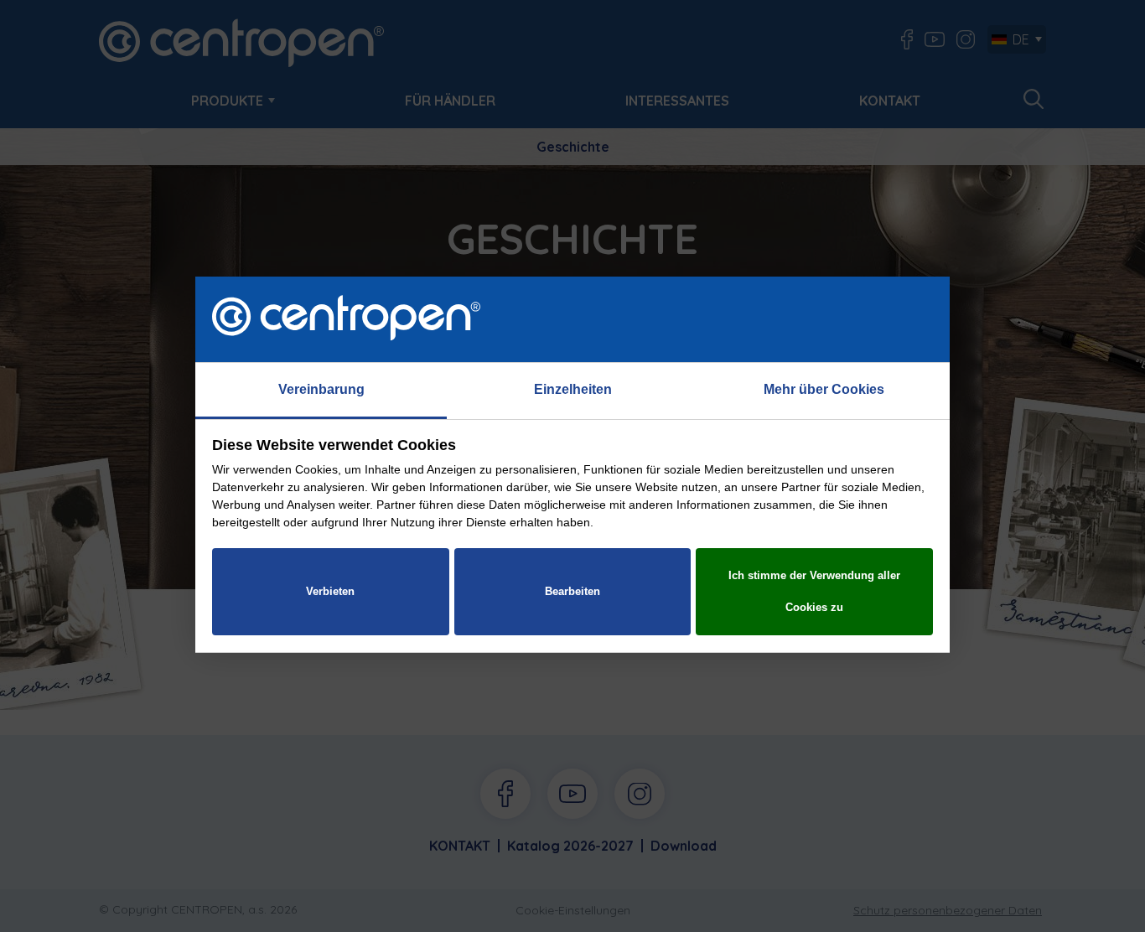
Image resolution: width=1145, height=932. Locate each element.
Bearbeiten (572, 591)
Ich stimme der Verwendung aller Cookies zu (814, 591)
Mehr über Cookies (824, 389)
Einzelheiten (573, 389)
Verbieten (330, 591)
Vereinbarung (321, 389)
